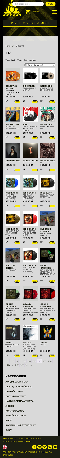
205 (8, 365)
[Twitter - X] (44, 448)
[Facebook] (34, 448)
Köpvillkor (9, 441)
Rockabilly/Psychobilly (21, 425)
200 (29, 361)
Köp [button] (17, 101)
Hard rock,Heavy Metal (20, 401)
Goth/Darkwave (16, 396)
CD (20, 23)
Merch (45, 23)
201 (34, 361)
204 (50, 361)
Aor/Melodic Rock (17, 381)
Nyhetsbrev (24, 441)
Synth (9, 430)
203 (44, 361)
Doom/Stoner (14, 391)
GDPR (36, 438)
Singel (31, 23)
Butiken (25, 438)
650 (22, 365)
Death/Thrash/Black (19, 386)
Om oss (14, 438)
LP (11, 23)
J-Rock (10, 406)
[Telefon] (50, 448)
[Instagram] (39, 448)
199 (24, 361)
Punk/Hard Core (16, 415)
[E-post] (55, 448)
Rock (9, 420)
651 (27, 365)
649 (16, 365)
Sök (50, 4)
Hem (8, 46)
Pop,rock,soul (15, 411)
